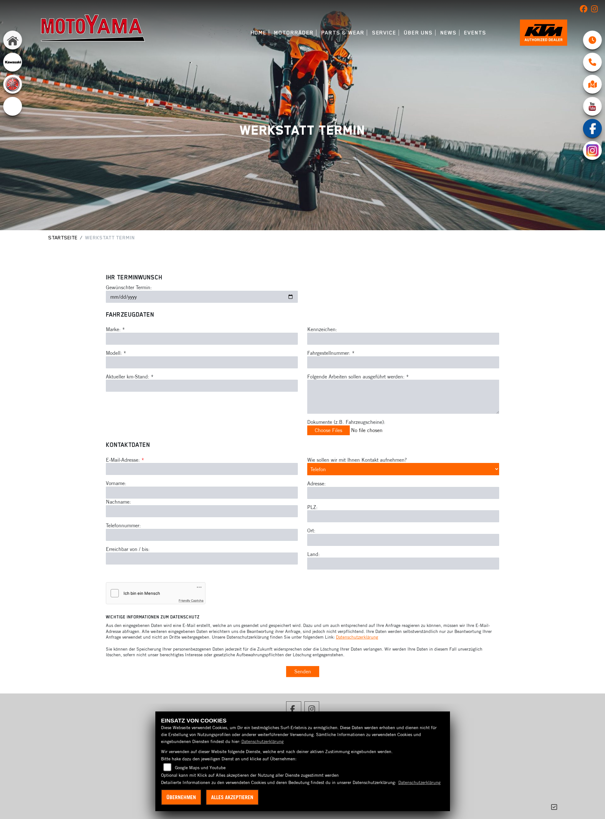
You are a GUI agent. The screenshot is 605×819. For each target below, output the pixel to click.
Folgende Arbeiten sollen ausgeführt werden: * (358, 376)
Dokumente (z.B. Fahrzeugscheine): (346, 422)
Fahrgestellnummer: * (330, 353)
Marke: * (115, 329)
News (449, 33)
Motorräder (294, 33)
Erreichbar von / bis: (128, 549)
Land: (313, 554)
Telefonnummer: (123, 525)
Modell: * (116, 353)
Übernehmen (181, 797)
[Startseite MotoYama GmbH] (93, 27)
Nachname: (118, 502)
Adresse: (316, 483)
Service (384, 33)
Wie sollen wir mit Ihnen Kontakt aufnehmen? (357, 460)
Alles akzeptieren (232, 797)
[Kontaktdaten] (592, 62)
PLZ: (312, 507)
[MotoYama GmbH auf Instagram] (595, 10)
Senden (302, 671)
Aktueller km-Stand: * (129, 376)
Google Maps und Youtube (200, 767)
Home (259, 33)
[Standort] (592, 84)
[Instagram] (592, 150)
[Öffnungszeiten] (592, 40)
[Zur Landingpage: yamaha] (12, 84)
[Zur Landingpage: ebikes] (12, 106)
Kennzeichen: (322, 329)
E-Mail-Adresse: (125, 460)
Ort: (311, 530)
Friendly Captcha (191, 600)
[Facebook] (592, 128)
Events (475, 33)
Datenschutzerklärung (357, 637)
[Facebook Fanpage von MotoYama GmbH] (585, 10)
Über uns (418, 33)
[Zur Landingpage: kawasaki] (12, 62)
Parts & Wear (343, 33)
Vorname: (116, 483)
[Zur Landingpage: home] (12, 40)
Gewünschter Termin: (129, 287)
